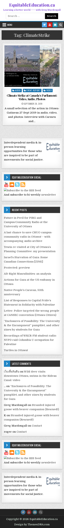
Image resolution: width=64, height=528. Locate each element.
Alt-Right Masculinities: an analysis (27, 273)
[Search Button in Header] (60, 24)
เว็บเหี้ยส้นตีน (11, 371)
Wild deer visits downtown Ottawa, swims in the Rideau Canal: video (30, 376)
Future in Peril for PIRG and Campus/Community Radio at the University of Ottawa (26, 222)
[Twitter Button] (23, 512)
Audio (18, 90)
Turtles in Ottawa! (16, 350)
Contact (37, 425)
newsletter (48, 194)
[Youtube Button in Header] (49, 24)
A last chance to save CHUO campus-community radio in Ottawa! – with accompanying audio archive (28, 237)
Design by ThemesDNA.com (32, 524)
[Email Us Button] (35, 512)
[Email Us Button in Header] (55, 24)
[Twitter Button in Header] (44, 24)
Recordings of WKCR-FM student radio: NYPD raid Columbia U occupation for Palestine (30, 340)
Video (49, 90)
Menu (9, 25)
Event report (33, 90)
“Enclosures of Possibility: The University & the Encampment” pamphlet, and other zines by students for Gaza (32, 325)
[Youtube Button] (29, 512)
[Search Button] (40, 512)
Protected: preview (17, 267)
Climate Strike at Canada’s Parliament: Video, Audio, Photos (32, 97)
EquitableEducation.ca (32, 5)
